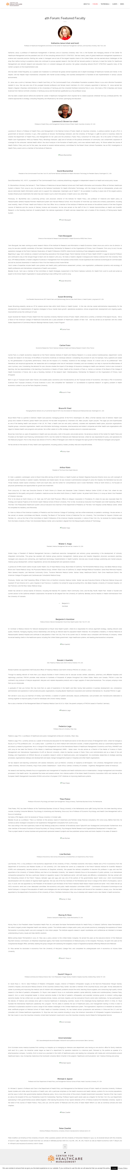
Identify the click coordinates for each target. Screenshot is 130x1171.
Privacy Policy (123, 1168)
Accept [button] (114, 1168)
